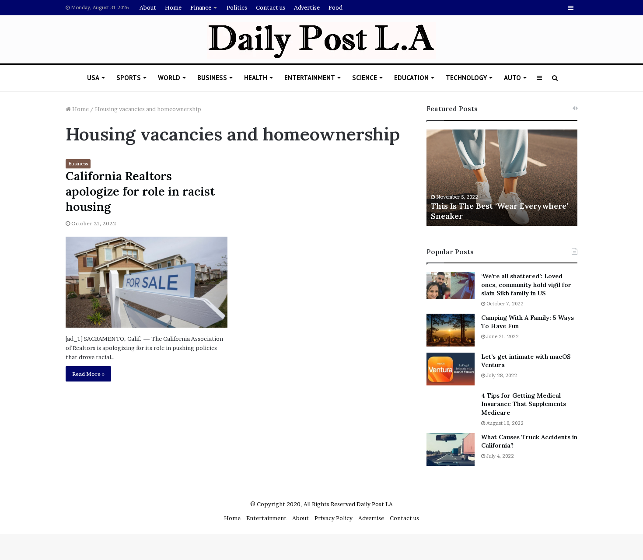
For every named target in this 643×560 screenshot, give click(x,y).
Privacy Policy (334, 518)
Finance (200, 7)
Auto (512, 78)
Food (335, 7)
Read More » (88, 374)
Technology (466, 78)
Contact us (270, 7)
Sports (128, 78)
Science (364, 78)
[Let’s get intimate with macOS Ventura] (450, 369)
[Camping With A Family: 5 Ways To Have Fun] (450, 330)
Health (255, 78)
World (169, 78)
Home (173, 7)
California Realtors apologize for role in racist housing (140, 191)
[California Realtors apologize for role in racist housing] (146, 282)
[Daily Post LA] (321, 40)
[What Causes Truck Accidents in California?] (450, 449)
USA (93, 78)
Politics (237, 7)
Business (212, 78)
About (148, 7)
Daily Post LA (374, 504)
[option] (501, 178)
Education (411, 78)
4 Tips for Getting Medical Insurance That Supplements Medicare (523, 404)
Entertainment (309, 78)
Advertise (307, 7)
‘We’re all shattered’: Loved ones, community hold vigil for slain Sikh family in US (526, 284)
